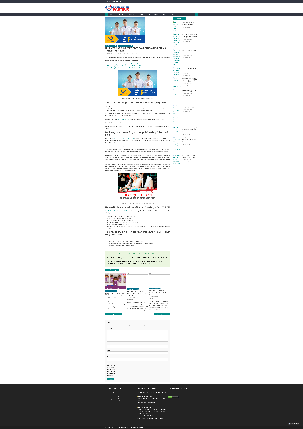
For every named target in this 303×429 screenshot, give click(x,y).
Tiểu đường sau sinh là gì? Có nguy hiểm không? (189, 91)
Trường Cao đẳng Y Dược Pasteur (134, 427)
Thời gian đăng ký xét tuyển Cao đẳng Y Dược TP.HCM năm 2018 (124, 66)
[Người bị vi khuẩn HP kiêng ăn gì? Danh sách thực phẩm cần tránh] (177, 57)
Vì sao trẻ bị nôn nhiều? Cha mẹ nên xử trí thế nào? (189, 156)
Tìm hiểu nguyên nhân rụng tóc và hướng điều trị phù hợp (189, 139)
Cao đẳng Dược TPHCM (114, 392)
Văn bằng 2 (132, 14)
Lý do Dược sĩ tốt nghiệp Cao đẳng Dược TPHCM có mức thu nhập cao (137, 293)
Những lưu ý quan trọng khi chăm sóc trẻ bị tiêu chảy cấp (189, 129)
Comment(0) (134, 53)
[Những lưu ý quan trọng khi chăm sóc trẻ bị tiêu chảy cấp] (177, 131)
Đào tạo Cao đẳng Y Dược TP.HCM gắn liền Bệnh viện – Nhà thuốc (124, 64)
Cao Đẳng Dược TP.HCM (111, 45)
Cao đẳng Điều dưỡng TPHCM (116, 394)
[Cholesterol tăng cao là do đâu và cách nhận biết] (177, 115)
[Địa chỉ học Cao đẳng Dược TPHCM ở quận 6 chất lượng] (115, 281)
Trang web (110, 357)
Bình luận (109, 328)
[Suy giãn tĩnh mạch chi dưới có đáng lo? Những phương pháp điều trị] (177, 40)
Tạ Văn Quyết (186, 27)
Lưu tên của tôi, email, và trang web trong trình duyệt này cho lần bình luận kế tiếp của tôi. (111, 370)
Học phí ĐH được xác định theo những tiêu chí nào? (162, 314)
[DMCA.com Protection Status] (173, 397)
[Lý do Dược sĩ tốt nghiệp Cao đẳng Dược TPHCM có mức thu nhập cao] (137, 280)
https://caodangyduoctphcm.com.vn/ (152, 418)
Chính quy (113, 14)
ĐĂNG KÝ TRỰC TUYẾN (168, 14)
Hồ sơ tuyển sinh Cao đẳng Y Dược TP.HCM (116, 211)
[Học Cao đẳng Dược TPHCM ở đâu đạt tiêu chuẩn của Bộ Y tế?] (159, 280)
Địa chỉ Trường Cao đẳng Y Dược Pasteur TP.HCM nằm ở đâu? (123, 68)
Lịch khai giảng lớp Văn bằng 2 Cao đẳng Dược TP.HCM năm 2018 (115, 314)
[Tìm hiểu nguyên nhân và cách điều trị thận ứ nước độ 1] (177, 71)
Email (109, 350)
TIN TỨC (156, 14)
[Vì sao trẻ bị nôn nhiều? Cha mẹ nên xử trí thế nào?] (177, 160)
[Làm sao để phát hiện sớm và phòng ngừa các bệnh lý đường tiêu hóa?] (177, 82)
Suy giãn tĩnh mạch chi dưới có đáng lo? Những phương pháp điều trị (189, 36)
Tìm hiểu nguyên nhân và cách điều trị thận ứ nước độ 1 (189, 70)
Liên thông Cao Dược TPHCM (116, 398)
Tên (108, 344)
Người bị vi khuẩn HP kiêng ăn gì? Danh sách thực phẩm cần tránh (189, 52)
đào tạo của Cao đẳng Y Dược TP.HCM (123, 138)
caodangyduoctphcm (123, 53)
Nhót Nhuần (130, 299)
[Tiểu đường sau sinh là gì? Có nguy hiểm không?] (177, 96)
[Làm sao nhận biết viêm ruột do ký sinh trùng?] (177, 26)
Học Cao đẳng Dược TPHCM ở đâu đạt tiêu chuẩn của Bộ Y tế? (159, 292)
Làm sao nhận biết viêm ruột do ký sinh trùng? (188, 23)
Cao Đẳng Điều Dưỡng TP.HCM (125, 45)
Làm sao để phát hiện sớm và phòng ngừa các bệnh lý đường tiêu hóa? (189, 79)
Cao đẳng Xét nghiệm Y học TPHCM (117, 396)
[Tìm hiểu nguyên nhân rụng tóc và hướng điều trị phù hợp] (177, 145)
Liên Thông (122, 14)
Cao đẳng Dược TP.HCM (124, 119)
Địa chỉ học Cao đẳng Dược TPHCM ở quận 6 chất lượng (114, 294)
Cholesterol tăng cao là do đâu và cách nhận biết (190, 107)
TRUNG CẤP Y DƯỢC (145, 14)
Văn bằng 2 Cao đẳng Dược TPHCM (117, 400)
